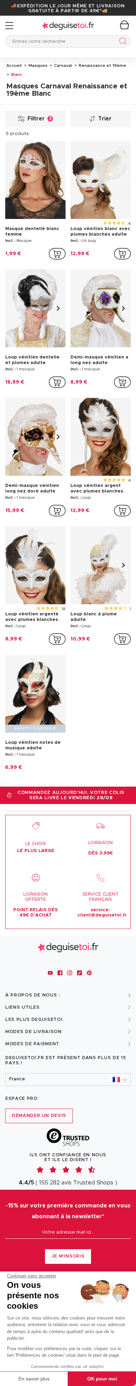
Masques (37, 65)
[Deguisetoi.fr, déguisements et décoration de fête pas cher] (68, 25)
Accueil (14, 65)
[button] (68, 1079)
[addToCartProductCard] (57, 253)
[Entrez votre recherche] (121, 42)
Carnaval (62, 65)
